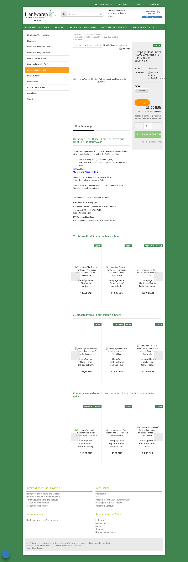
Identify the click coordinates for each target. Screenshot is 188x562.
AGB (97, 497)
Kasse (98, 526)
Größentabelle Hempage (37, 503)
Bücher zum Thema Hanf (37, 87)
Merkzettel (154, 4)
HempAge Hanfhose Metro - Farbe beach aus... (147, 283)
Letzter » (97, 45)
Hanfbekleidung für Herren (113, 27)
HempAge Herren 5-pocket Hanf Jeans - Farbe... (117, 283)
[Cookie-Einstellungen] (5, 554)
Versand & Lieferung (105, 506)
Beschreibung (83, 126)
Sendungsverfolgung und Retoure (42, 500)
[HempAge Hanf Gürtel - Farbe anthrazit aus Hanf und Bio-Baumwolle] (101, 80)
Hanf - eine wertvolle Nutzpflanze (42, 520)
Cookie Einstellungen (34, 548)
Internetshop (31, 546)
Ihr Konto (99, 520)
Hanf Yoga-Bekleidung (143, 27)
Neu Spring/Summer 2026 (37, 27)
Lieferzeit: (139, 72)
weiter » (87, 45)
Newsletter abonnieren (106, 532)
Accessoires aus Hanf (36, 70)
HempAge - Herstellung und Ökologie (43, 494)
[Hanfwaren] (40, 15)
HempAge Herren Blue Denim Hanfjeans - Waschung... (86, 283)
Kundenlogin (139, 4)
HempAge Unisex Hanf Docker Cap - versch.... (147, 443)
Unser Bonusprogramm (102, 4)
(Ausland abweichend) (157, 78)
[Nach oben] (180, 557)
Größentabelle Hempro (37, 506)
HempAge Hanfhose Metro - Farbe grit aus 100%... (117, 362)
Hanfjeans (59, 27)
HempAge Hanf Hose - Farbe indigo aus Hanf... (86, 362)
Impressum (100, 494)
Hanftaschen (32, 82)
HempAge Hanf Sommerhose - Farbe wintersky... (86, 443)
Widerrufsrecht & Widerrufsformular (112, 500)
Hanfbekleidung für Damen (82, 27)
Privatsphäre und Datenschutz (110, 503)
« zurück (78, 45)
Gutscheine (32, 93)
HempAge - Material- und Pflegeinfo (43, 497)
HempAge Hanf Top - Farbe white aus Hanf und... (117, 443)
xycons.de (77, 546)
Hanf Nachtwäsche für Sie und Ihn (41, 64)
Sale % (30, 99)
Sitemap (99, 529)
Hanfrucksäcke (33, 76)
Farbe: (138, 86)
